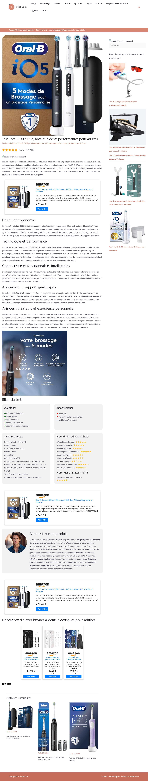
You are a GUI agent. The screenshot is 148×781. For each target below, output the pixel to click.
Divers (44, 10)
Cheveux (57, 3)
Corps (67, 3)
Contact (104, 777)
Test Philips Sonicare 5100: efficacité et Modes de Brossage (20, 737)
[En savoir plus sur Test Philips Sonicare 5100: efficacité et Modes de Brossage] (21, 716)
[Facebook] (3, 684)
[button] (139, 7)
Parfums (99, 3)
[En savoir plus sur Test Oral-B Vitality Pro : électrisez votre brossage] (83, 727)
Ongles (89, 3)
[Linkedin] (10, 684)
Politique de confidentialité (130, 777)
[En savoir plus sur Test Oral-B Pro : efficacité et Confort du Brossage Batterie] (52, 727)
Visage (33, 3)
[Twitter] (5, 684)
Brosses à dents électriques (56, 143)
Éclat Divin (21, 7)
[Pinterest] (8, 684)
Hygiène (34, 10)
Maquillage (45, 3)
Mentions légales (114, 777)
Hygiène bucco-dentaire (117, 3)
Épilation (78, 3)
